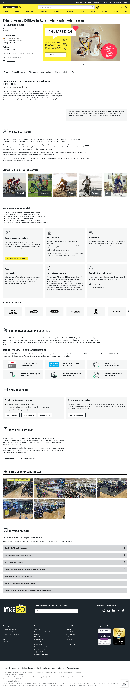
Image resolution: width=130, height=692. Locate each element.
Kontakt (68, 637)
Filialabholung (38, 639)
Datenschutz (31, 668)
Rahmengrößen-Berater (9, 629)
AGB (6, 668)
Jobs (56, 72)
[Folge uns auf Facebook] (99, 610)
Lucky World (107, 2)
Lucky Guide (79, 2)
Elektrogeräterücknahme (41, 654)
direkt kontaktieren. (52, 258)
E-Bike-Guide (6, 642)
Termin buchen (46, 72)
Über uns (68, 629)
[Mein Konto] (121, 7)
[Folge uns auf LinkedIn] (113, 610)
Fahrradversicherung (40, 647)
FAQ (73, 72)
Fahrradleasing (117, 2)
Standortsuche (70, 647)
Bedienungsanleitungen (41, 649)
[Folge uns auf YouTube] (108, 610)
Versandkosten (29, 672)
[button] (78, 64)
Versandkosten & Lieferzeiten (42, 632)
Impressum (12, 668)
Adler (87, 145)
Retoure (36, 634)
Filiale (6, 72)
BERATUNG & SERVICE (47, 541)
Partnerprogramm (71, 644)
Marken (5, 637)
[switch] (124, 685)
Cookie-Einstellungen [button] (43, 668)
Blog (4, 639)
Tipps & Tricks (38, 652)
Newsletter (69, 639)
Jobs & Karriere (97, 2)
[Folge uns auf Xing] (118, 610)
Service (125, 2)
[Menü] (127, 681)
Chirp (8, 147)
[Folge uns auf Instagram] (104, 610)
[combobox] (66, 7)
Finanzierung (38, 644)
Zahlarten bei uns (39, 642)
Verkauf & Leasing (18, 72)
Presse (68, 642)
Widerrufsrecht (38, 637)
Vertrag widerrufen (73, 668)
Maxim (13, 147)
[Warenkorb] (126, 7)
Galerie (65, 72)
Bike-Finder (88, 2)
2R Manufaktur (22, 147)
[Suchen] (93, 7)
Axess (4, 147)
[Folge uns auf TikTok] (123, 610)
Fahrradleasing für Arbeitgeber (12, 634)
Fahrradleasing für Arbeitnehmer (12, 632)
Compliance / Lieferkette (58, 668)
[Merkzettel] (116, 7)
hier (113, 246)
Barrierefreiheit (22, 668)
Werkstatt (32, 72)
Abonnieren (88, 611)
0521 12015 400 (8, 2)
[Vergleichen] (111, 7)
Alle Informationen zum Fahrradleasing (58, 250)
